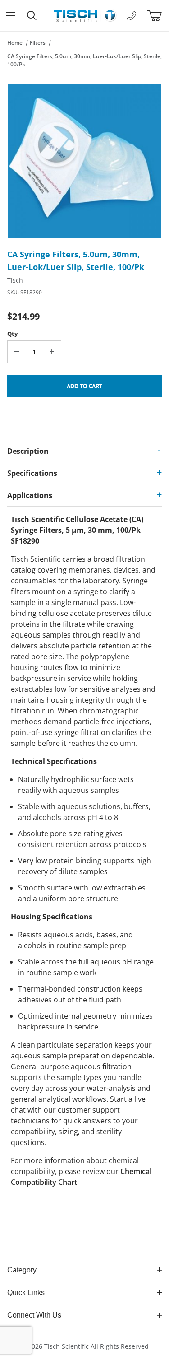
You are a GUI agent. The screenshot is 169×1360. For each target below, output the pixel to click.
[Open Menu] (10, 16)
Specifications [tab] (32, 473)
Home (15, 43)
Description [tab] (28, 451)
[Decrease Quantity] (17, 352)
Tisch (15, 280)
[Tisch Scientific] (84, 14)
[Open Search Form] (31, 16)
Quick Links (26, 1292)
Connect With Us (34, 1315)
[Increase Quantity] (52, 352)
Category (22, 1270)
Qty (12, 334)
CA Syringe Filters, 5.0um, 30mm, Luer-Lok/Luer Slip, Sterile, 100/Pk (84, 60)
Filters (38, 43)
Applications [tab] (29, 495)
